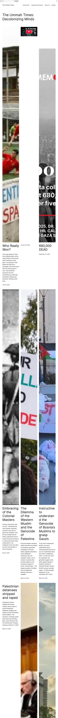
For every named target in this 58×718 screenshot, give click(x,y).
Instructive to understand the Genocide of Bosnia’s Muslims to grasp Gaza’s (47, 523)
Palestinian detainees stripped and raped (10, 592)
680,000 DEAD (45, 247)
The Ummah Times (8, 5)
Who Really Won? (10, 247)
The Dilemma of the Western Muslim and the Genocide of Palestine (28, 523)
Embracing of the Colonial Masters (10, 514)
